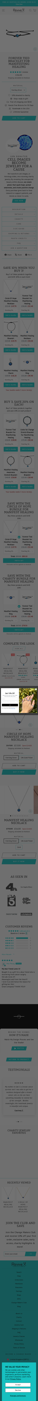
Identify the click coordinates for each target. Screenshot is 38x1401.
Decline (18, 1390)
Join (10, 705)
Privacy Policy (13, 708)
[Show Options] (17, 702)
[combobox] (10, 702)
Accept (18, 1385)
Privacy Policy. (15, 1379)
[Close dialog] (36, 689)
